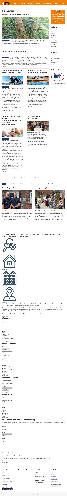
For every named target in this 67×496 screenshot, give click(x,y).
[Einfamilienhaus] (10, 269)
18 (35, 177)
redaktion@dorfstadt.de (40, 475)
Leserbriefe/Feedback (7, 481)
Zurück (3, 316)
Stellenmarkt (54, 479)
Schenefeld (53, 46)
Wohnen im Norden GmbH (29, 303)
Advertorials (53, 476)
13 (18, 177)
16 (28, 177)
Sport (52, 60)
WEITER (4, 222)
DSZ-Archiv (4, 475)
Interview (53, 65)
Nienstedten (53, 39)
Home (15, 3)
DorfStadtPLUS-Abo (6, 472)
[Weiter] (45, 177)
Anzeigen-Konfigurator (56, 484)
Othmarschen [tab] (40, 184)
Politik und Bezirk (55, 58)
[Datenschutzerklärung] (2, 454)
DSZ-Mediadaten (54, 472)
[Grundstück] (8, 302)
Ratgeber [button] (38, 3)
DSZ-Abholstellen (6, 478)
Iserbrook (53, 33)
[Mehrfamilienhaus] (10, 285)
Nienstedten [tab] (25, 184)
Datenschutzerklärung (12, 455)
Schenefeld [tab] (47, 184)
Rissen (52, 30)
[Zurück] (5, 177)
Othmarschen (54, 42)
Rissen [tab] (3, 184)
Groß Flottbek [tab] (32, 184)
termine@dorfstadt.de (39, 476)
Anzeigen (53, 474)
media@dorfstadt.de (39, 482)
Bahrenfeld (53, 44)
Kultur (52, 56)
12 (14, 177)
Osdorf (52, 37)
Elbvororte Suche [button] (47, 3)
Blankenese (53, 35)
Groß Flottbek (54, 40)
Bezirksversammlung (55, 64)
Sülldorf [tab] (8, 184)
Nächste (7, 316)
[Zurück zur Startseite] (6, 3)
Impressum (4, 484)
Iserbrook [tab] (13, 184)
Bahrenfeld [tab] (54, 184)
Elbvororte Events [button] (59, 3)
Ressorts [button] (30, 3)
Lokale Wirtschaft (55, 55)
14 (21, 177)
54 (42, 177)
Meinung (53, 62)
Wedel (52, 48)
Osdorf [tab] (19, 184)
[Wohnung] (7, 253)
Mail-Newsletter (54, 481)
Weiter (4, 45)
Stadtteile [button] (23, 3)
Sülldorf (52, 31)
